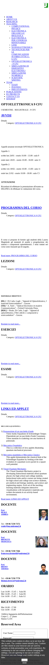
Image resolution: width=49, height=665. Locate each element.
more (24, 662)
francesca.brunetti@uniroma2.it (15, 553)
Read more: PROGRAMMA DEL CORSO (19, 255)
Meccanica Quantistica (12, 445)
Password (7, 638)
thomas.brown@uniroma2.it (13, 581)
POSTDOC (16, 87)
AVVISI (6, 115)
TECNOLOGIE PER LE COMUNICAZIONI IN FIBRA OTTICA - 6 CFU (20, 54)
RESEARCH (12, 21)
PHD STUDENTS (19, 89)
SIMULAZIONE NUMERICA (18, 74)
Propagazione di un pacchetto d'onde (18, 431)
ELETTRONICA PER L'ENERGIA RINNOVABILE (19, 40)
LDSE (14, 45)
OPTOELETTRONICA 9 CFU (28, 123)
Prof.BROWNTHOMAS (4, 567)
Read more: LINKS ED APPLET (15, 499)
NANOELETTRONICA (22, 47)
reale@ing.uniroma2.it (11, 526)
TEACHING (11, 24)
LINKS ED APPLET (15, 408)
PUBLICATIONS (13, 92)
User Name (8, 633)
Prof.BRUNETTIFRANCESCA (6, 539)
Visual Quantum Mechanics (14, 469)
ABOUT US (11, 19)
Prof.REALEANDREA (4, 512)
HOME (9, 17)
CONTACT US (13, 96)
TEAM (9, 82)
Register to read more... (10, 324)
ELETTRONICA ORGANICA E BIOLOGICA (18, 33)
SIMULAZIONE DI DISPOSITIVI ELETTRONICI (20, 68)
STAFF (14, 85)
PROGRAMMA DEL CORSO (21, 207)
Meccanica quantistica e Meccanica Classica (21, 455)
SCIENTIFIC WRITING (17, 79)
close (24, 660)
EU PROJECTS (13, 94)
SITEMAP (10, 99)
